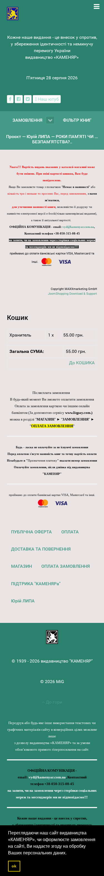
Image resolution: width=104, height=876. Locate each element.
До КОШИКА (82, 362)
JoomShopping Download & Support (72, 294)
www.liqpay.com (77, 413)
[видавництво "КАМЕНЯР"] (12, 13)
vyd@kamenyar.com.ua (78, 226)
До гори (53, 702)
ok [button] (14, 866)
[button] (68, 853)
